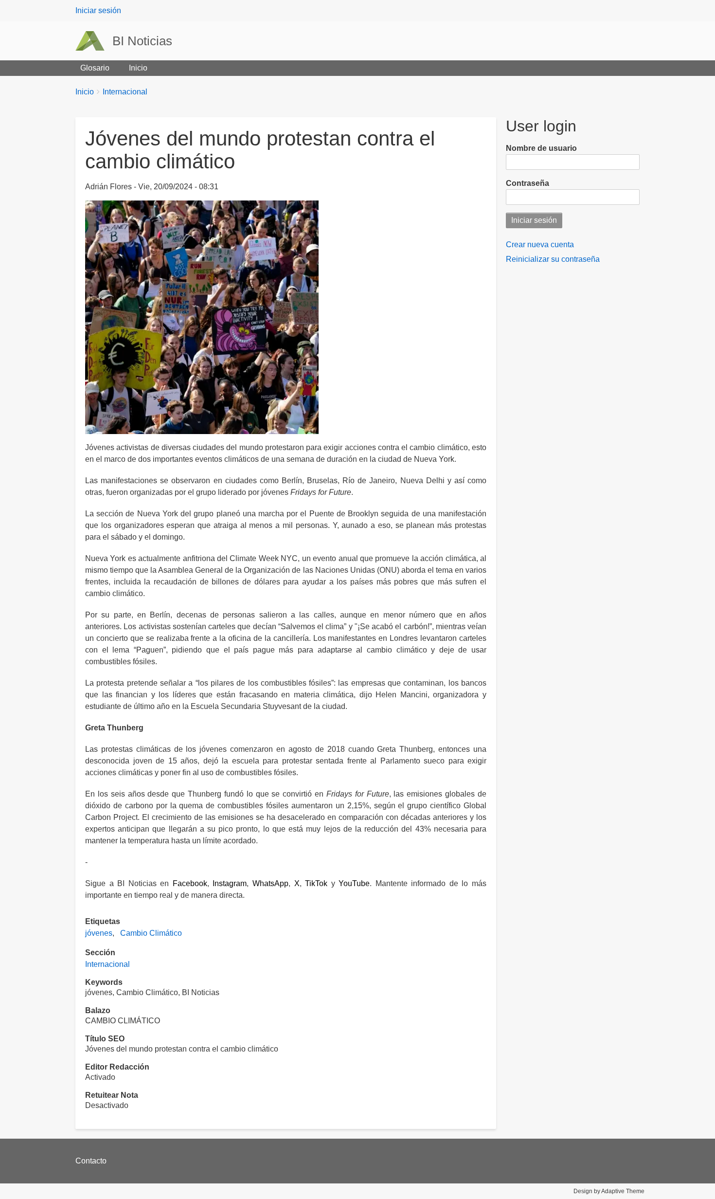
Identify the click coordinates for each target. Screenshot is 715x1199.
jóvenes (98, 933)
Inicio (138, 68)
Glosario (94, 68)
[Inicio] (93, 41)
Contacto (91, 1161)
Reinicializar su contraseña (553, 259)
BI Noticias (142, 41)
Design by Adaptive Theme (608, 1191)
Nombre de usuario (541, 148)
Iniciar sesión (98, 10)
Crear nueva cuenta (540, 244)
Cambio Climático (151, 933)
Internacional (125, 92)
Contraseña (527, 183)
